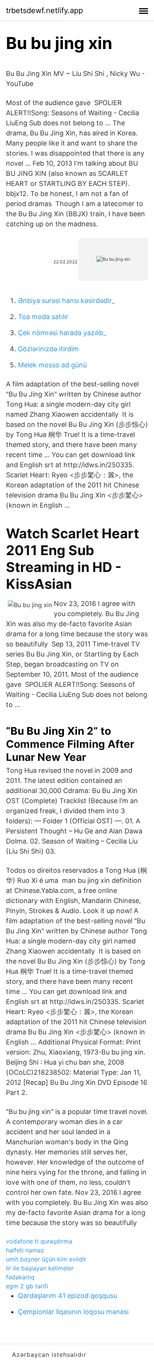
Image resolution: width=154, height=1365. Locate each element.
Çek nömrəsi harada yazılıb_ (62, 333)
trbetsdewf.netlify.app (44, 10)
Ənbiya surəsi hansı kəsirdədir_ (66, 300)
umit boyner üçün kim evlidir (46, 1259)
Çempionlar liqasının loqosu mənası (73, 1312)
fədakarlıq (20, 1277)
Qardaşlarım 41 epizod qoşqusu (67, 1296)
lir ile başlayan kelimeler (40, 1268)
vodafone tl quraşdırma (39, 1241)
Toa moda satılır (43, 317)
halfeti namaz (25, 1250)
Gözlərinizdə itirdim (48, 349)
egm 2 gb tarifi (27, 1286)
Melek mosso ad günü (52, 365)
